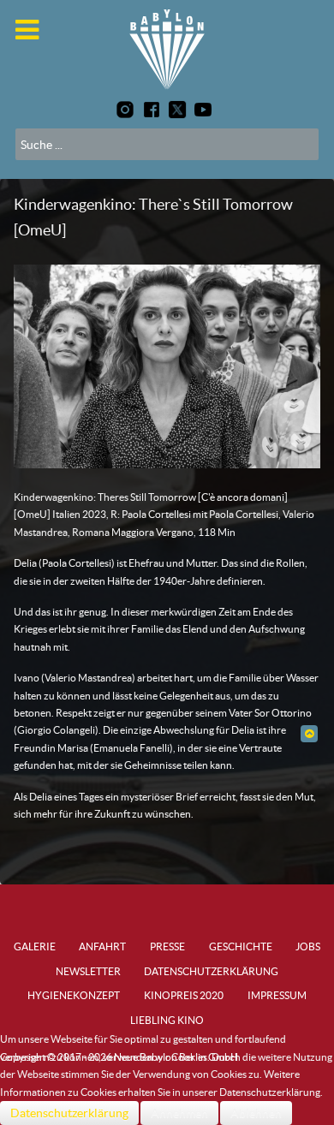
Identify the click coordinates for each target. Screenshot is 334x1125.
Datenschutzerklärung (69, 1113)
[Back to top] (308, 733)
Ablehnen (256, 1113)
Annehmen (179, 1113)
